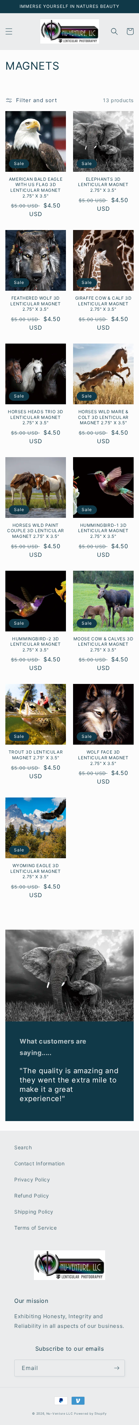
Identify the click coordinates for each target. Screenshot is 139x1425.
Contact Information (39, 1163)
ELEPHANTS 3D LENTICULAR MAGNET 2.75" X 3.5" (103, 184)
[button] (9, 31)
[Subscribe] (116, 1368)
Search (23, 1147)
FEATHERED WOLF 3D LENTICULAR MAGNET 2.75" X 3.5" (35, 303)
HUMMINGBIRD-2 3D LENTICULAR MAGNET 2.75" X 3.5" (35, 644)
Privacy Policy (32, 1179)
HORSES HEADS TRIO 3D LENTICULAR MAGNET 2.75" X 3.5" (35, 417)
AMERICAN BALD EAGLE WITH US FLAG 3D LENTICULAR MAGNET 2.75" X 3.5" (35, 187)
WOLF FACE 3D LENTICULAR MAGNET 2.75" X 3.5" (103, 757)
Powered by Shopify (90, 1413)
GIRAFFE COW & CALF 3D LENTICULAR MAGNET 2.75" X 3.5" (103, 303)
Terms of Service (35, 1228)
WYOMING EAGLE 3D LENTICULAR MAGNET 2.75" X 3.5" (35, 871)
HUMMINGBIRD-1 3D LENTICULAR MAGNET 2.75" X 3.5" (103, 530)
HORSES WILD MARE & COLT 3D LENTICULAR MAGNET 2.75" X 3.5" (103, 417)
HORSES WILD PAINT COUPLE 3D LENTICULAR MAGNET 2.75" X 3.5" (35, 530)
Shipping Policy (33, 1212)
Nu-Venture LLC (59, 1413)
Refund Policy (31, 1195)
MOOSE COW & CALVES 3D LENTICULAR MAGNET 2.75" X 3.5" (103, 644)
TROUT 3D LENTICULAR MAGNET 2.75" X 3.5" (36, 754)
